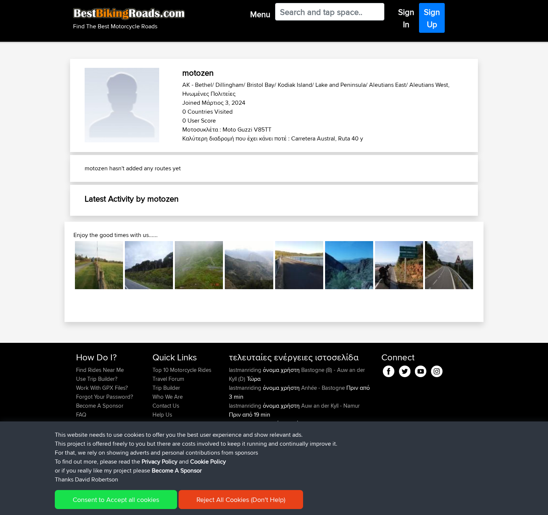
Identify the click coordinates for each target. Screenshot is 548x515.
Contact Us (165, 406)
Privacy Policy (159, 461)
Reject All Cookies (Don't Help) (240, 499)
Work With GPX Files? (102, 388)
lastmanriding (246, 370)
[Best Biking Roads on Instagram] (436, 369)
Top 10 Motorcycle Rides (181, 370)
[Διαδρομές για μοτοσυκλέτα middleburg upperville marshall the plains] (99, 265)
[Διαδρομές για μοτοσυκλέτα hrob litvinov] (299, 265)
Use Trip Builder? (96, 379)
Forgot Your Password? (104, 397)
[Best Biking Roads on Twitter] (404, 369)
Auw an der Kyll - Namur (330, 406)
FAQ (81, 414)
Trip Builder (166, 388)
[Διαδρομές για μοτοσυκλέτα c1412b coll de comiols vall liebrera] (399, 265)
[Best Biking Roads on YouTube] (420, 369)
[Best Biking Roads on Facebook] (388, 369)
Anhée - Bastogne (323, 388)
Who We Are (167, 397)
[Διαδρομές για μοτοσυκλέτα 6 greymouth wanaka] (149, 265)
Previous (63, 265)
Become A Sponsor (99, 406)
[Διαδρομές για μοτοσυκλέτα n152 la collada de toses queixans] (449, 265)
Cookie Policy (208, 461)
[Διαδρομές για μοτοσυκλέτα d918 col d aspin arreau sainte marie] (249, 265)
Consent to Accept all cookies (116, 499)
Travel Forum (168, 379)
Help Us (162, 414)
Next (484, 265)
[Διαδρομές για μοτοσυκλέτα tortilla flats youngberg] (349, 265)
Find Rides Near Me (100, 370)
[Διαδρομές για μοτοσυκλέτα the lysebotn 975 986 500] (199, 265)
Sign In (406, 18)
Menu (260, 14)
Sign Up (432, 18)
